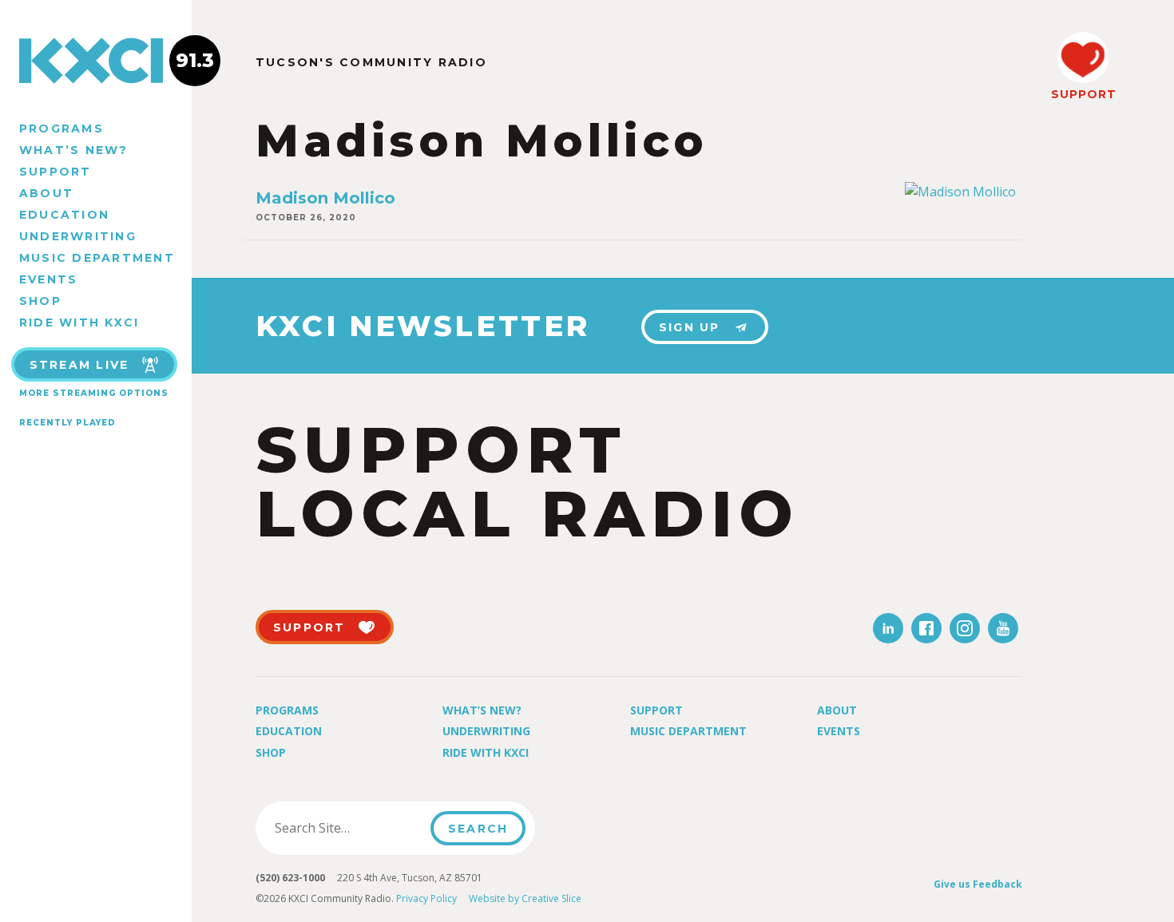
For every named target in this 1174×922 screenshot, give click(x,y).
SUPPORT (1083, 94)
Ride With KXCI (79, 322)
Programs (61, 128)
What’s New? (74, 150)
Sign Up (689, 327)
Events (48, 279)
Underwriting (78, 236)
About (46, 193)
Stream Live (79, 365)
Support (55, 171)
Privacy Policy (426, 898)
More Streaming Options (94, 393)
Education (64, 215)
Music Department (97, 258)
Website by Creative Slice (525, 898)
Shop (40, 301)
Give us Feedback (978, 884)
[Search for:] (347, 828)
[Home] (96, 61)
